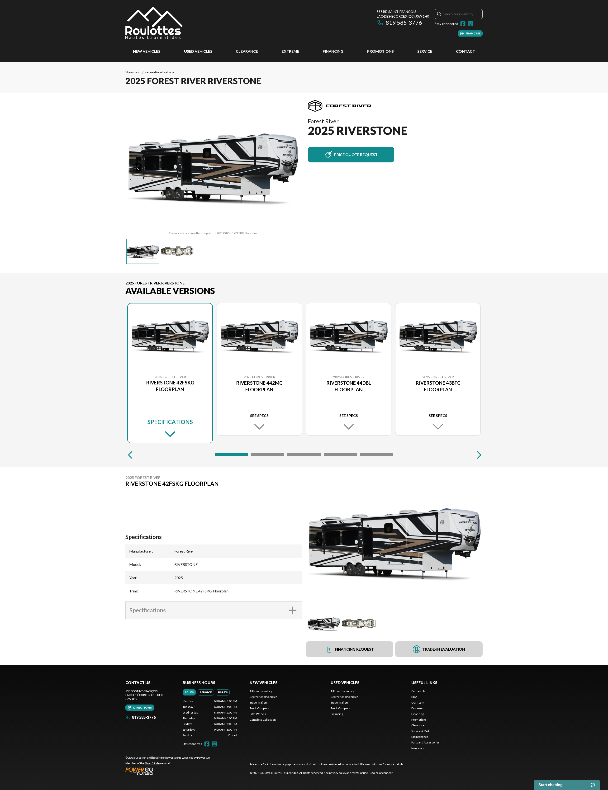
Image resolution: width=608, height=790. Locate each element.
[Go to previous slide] (138, 168)
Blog (414, 697)
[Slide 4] (340, 454)
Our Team (417, 702)
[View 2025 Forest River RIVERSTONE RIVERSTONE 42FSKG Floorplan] (142, 251)
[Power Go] (167, 771)
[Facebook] (463, 24)
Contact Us (418, 691)
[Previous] (130, 454)
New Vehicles (146, 51)
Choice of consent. (381, 773)
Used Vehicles (198, 51)
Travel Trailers (259, 702)
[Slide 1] (231, 454)
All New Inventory (261, 691)
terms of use (360, 773)
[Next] (478, 454)
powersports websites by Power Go (187, 757)
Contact (465, 51)
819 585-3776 (404, 22)
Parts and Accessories (425, 742)
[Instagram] (470, 24)
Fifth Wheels (258, 714)
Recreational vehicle (159, 72)
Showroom (133, 72)
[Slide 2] (267, 454)
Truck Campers (259, 708)
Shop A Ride (152, 763)
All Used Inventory (342, 691)
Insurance (417, 748)
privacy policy (337, 773)
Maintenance (419, 736)
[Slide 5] (376, 454)
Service (424, 51)
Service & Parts (421, 731)
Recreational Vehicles (263, 697)
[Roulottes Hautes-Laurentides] (153, 23)
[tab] (189, 692)
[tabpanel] (210, 718)
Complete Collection (263, 719)
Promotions (380, 51)
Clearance (247, 51)
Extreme (290, 51)
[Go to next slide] (288, 168)
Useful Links (424, 682)
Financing (333, 51)
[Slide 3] (303, 454)
